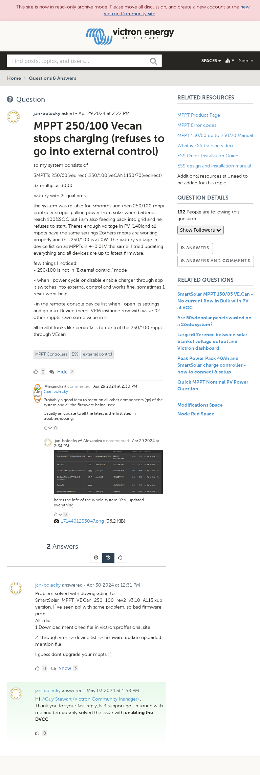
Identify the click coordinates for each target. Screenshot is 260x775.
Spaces (209, 61)
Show (64, 668)
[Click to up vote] (45, 428)
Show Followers (198, 230)
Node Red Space (195, 414)
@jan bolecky (56, 391)
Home (14, 78)
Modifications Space (200, 405)
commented (78, 386)
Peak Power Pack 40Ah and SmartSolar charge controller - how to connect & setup (211, 365)
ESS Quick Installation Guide (207, 156)
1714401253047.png (82, 521)
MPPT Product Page (198, 115)
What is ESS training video (205, 146)
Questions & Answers (52, 78)
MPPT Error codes (196, 125)
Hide (62, 371)
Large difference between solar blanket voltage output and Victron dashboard (212, 342)
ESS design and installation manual (214, 166)
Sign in (246, 61)
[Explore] (230, 60)
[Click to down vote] (50, 428)
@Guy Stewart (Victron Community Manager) (90, 699)
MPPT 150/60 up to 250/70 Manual (215, 135)
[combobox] (84, 60)
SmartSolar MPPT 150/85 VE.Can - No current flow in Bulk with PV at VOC (215, 301)
